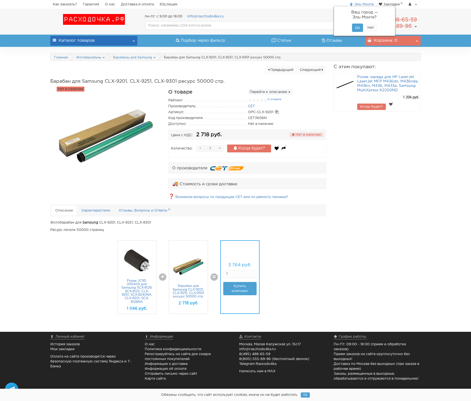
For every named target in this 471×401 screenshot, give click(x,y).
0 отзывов (274, 99)
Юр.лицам (168, 4)
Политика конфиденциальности (173, 349)
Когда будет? (251, 148)
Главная (61, 57)
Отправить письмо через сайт (171, 373)
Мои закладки (62, 349)
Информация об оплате (165, 368)
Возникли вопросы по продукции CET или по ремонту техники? (228, 197)
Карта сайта (155, 378)
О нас (110, 4)
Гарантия (91, 4)
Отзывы (334, 40)
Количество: (182, 148)
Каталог (77, 40)
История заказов (65, 344)
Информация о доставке (166, 363)
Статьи (284, 40)
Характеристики (95, 210)
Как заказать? (65, 4)
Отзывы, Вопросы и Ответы (144, 210)
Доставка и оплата (137, 4)
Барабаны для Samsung (133, 57)
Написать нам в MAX (257, 371)
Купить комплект (240, 289)
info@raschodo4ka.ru (205, 16)
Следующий (311, 69)
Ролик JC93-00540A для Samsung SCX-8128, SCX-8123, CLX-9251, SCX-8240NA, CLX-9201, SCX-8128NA (136, 291)
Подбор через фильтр (203, 40)
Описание (64, 210)
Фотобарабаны (89, 57)
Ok (305, 395)
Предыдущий (281, 69)
